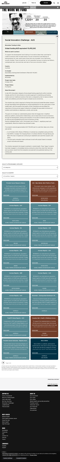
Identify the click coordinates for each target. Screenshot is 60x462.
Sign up (34, 2)
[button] (58, 3)
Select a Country (8, 173)
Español (26, 7)
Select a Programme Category (12, 164)
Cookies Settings (7, 458)
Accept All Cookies (21, 458)
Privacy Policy (33, 455)
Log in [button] (24, 3)
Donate (46, 2)
